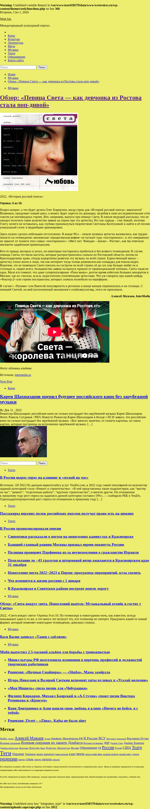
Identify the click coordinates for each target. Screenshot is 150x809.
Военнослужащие (93, 743)
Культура (14, 39)
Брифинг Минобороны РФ (67, 738)
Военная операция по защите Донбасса (52, 743)
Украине (18, 754)
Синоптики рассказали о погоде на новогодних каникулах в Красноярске (70, 536)
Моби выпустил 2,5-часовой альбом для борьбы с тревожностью (55, 652)
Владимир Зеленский (116, 739)
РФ (99, 748)
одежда (135, 754)
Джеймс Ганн (116, 743)
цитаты (47, 759)
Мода (11, 46)
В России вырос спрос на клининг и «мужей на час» (44, 477)
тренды (37, 759)
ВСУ (102, 738)
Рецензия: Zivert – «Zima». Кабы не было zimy (47, 721)
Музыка (13, 49)
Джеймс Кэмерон (134, 743)
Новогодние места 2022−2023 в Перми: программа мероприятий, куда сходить (74, 573)
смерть (21, 759)
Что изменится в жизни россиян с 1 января (44, 581)
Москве (75, 747)
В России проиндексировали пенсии (30, 528)
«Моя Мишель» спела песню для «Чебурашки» (48, 688)
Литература (15, 42)
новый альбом (110, 754)
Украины (30, 754)
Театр (11, 53)
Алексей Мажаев (29, 738)
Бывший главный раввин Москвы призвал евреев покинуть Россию (66, 544)
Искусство (34, 748)
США (127, 748)
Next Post (6, 381)
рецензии (8, 758)
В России (91, 738)
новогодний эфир (93, 754)
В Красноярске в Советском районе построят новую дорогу (58, 588)
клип (72, 754)
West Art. (6, 19)
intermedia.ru (23, 375)
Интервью (24, 748)
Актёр (11, 738)
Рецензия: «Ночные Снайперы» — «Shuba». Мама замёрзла (59, 672)
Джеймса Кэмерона (9, 748)
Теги (5, 753)
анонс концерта (45, 754)
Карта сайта (16, 60)
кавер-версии (61, 754)
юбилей (56, 760)
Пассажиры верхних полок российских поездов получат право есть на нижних (67, 513)
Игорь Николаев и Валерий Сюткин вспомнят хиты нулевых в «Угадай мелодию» (78, 680)
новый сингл (125, 754)
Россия (118, 748)
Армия (47, 739)
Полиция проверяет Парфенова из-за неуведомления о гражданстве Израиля (73, 552)
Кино (11, 35)
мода (80, 754)
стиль (29, 759)
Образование (16, 56)
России (108, 747)
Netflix (3, 738)
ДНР (106, 743)
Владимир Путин (138, 738)
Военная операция (10, 743)
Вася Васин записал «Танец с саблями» (33, 637)
